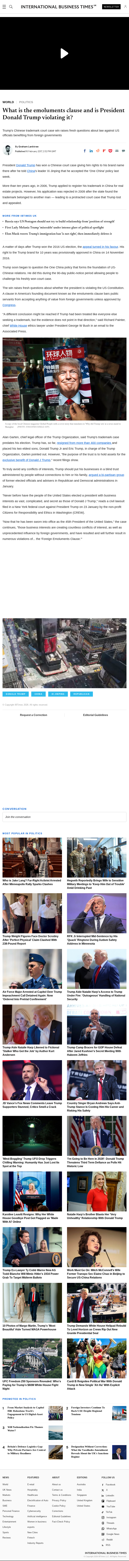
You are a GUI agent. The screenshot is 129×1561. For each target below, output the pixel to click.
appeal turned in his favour (100, 246)
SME (5, 1506)
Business (7, 1500)
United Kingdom (84, 1500)
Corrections (57, 1511)
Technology (8, 1516)
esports (31, 1527)
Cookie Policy (59, 1506)
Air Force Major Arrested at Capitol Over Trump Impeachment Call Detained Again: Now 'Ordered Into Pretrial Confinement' (32, 995)
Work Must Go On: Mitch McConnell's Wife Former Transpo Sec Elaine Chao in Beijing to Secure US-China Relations (96, 1274)
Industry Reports (35, 1543)
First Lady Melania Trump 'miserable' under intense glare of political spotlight (54, 227)
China (31, 171)
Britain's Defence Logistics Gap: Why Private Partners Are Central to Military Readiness (27, 1450)
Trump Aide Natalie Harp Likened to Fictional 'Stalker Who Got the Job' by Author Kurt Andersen (31, 1051)
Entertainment (9, 1521)
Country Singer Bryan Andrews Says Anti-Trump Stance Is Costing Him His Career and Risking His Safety (95, 1107)
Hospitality (32, 1490)
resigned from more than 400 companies (84, 443)
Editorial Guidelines (95, 715)
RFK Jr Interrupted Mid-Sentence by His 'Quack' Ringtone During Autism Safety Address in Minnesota (92, 940)
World (5, 1484)
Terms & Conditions (61, 1495)
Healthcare (32, 1495)
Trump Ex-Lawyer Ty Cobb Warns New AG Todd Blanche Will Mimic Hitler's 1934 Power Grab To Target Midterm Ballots (31, 1274)
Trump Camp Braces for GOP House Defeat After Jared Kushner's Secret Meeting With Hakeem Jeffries (94, 1051)
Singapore (82, 1495)
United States (83, 1506)
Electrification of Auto (37, 1500)
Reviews (7, 1537)
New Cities (32, 1532)
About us (56, 1484)
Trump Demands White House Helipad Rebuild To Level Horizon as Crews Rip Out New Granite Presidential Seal (96, 1329)
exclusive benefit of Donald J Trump (26, 460)
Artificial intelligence (37, 1516)
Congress (9, 305)
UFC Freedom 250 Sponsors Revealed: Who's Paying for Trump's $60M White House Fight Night (32, 1385)
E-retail (30, 1484)
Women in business (37, 1521)
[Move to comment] (123, 151)
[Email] (117, 151)
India (79, 1490)
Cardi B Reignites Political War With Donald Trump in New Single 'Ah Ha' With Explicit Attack (94, 1385)
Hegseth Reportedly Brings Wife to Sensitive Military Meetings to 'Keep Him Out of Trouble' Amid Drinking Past (96, 884)
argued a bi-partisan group (106, 475)
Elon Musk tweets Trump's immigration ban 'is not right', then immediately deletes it (58, 234)
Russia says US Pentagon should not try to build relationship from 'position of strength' (60, 221)
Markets (6, 1495)
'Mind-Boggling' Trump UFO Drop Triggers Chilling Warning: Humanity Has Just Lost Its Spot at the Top (31, 1162)
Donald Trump (25, 165)
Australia (81, 1484)
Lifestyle (7, 1527)
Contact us (57, 1490)
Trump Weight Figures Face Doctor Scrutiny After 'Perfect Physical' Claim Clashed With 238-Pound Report (30, 940)
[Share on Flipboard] (104, 151)
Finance (31, 1506)
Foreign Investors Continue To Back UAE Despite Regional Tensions (88, 1411)
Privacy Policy (59, 1500)
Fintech (31, 1537)
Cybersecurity (34, 1511)
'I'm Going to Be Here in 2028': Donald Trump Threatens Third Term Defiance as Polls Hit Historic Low (95, 1162)
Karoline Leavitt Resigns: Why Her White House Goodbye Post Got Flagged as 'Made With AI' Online (30, 1218)
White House (18, 325)
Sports (6, 1532)
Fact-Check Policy (61, 1521)
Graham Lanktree (28, 146)
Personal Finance (11, 1511)
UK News (7, 1490)
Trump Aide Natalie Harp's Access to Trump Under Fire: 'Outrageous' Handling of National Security (96, 995)
